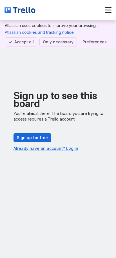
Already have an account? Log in (46, 148)
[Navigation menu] (108, 10)
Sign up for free (32, 137)
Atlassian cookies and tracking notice (39, 32)
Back (55, 10)
